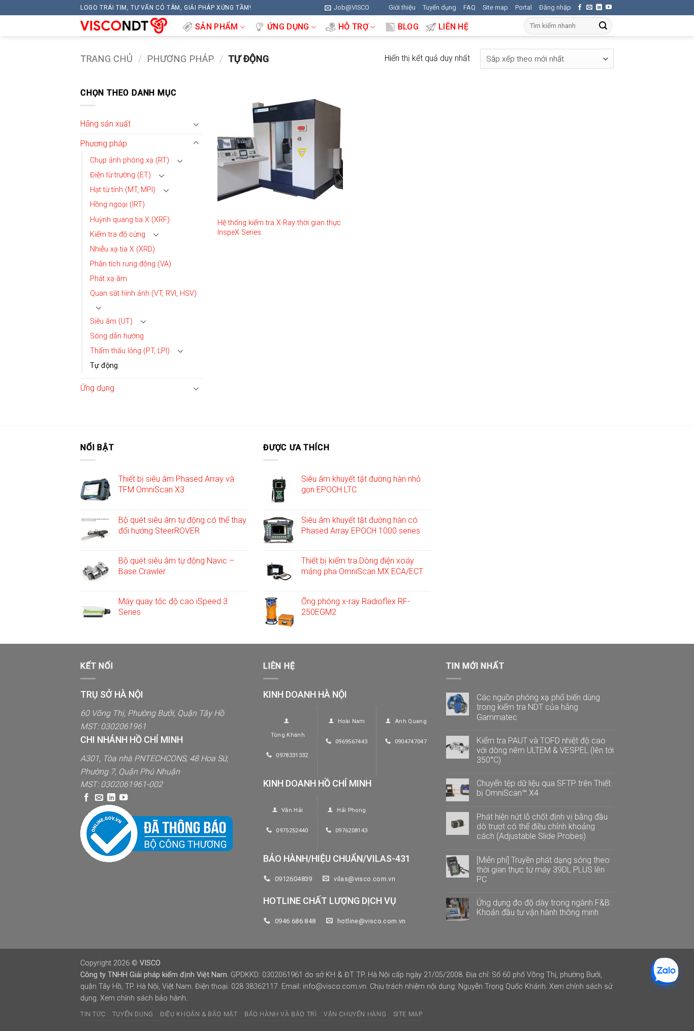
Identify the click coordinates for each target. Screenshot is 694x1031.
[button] (347, 7)
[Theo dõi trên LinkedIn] (599, 7)
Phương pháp (180, 58)
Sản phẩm (216, 27)
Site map (495, 7)
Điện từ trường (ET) (120, 175)
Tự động (104, 365)
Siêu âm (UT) (111, 321)
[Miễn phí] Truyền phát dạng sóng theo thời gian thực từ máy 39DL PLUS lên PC (543, 869)
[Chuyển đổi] (196, 124)
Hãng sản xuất (105, 124)
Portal (523, 7)
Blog (408, 27)
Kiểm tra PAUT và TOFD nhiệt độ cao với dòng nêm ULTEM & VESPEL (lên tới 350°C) (545, 750)
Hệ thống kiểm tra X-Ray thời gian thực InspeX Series (279, 227)
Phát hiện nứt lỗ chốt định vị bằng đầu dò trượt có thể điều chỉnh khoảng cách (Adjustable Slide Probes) (542, 826)
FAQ (469, 7)
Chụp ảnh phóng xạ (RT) (129, 161)
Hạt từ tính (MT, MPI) (122, 190)
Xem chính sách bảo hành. (143, 998)
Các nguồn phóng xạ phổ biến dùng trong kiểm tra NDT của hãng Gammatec (538, 707)
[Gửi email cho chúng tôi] (589, 7)
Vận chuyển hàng (355, 1014)
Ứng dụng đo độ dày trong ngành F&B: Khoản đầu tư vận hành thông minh (544, 907)
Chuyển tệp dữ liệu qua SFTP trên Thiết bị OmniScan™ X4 (544, 788)
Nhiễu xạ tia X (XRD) (122, 249)
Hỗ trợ (353, 27)
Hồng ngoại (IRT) (117, 205)
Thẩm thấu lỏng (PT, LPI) (130, 351)
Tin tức (92, 1014)
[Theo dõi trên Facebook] (580, 7)
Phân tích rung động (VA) (130, 264)
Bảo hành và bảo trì (280, 1014)
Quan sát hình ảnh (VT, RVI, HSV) (143, 293)
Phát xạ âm (108, 278)
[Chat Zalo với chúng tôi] (665, 971)
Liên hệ (453, 27)
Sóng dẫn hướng (117, 336)
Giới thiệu (402, 7)
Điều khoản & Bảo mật (198, 1014)
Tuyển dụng (439, 7)
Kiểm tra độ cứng (117, 234)
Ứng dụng (288, 27)
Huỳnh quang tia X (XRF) (130, 219)
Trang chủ (106, 58)
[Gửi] (603, 26)
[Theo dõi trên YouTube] (609, 7)
